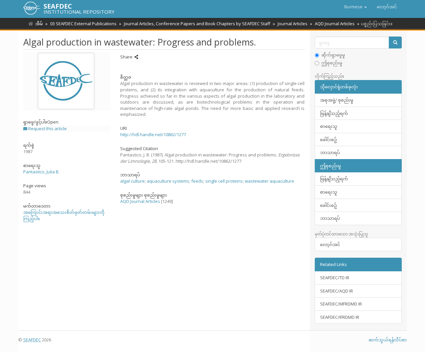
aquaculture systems (168, 181)
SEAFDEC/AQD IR (336, 291)
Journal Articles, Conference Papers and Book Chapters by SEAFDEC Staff (197, 24)
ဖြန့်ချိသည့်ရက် (334, 113)
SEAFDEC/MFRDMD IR (341, 304)
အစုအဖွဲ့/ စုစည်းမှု (336, 100)
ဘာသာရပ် (330, 152)
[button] (355, 6)
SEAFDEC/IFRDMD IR (339, 317)
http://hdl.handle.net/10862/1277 (153, 134)
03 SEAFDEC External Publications (83, 24)
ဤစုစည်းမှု (331, 63)
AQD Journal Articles (335, 24)
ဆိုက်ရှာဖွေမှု (333, 55)
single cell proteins (224, 181)
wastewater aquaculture (269, 181)
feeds (197, 181)
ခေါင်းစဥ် (328, 139)
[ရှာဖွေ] (395, 43)
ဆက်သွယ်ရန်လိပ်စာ (388, 340)
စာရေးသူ (328, 126)
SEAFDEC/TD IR (334, 278)
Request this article (47, 129)
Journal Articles (292, 24)
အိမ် (39, 24)
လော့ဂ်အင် (330, 244)
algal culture (132, 181)
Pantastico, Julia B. (41, 172)
